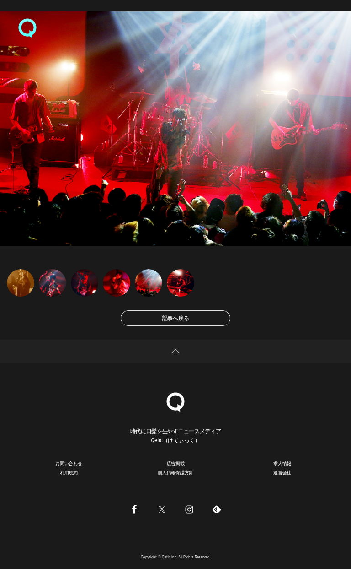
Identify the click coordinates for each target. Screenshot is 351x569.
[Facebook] (134, 509)
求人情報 (282, 463)
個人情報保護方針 (175, 472)
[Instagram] (189, 509)
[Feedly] (216, 509)
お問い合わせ (68, 463)
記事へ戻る (175, 317)
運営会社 (282, 472)
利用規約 (69, 472)
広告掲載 (176, 463)
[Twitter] (162, 509)
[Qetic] (27, 27)
